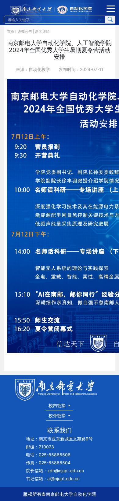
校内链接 (58, 405)
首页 (10, 31)
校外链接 (58, 415)
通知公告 (24, 31)
